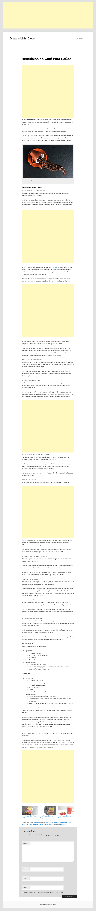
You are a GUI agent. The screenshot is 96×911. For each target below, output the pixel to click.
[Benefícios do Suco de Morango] (66, 810)
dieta (56, 267)
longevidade (29, 824)
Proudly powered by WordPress (48, 904)
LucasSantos (48, 824)
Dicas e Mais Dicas (22, 38)
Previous (78, 49)
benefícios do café (59, 822)
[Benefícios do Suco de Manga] (48, 810)
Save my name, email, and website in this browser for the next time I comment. (44, 892)
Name (25, 868)
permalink (62, 824)
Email (25, 878)
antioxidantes (49, 822)
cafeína (69, 822)
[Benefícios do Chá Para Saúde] (30, 810)
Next (84, 49)
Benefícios (37, 822)
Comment (26, 843)
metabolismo (36, 824)
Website (25, 887)
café (65, 822)
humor (23, 824)
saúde (52, 138)
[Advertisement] (48, 15)
